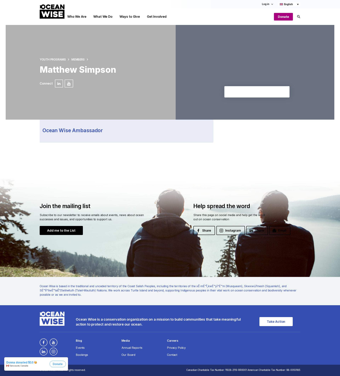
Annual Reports (131, 347)
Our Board (128, 355)
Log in (265, 3)
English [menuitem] (288, 4)
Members (77, 59)
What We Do (102, 16)
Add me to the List (61, 230)
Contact (172, 355)
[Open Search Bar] (298, 17)
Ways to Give (130, 16)
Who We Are (76, 16)
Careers (172, 340)
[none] (289, 4)
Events (80, 347)
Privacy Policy (176, 347)
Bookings (82, 355)
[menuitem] (289, 4)
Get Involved (157, 16)
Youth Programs (53, 59)
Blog (79, 340)
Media (125, 340)
